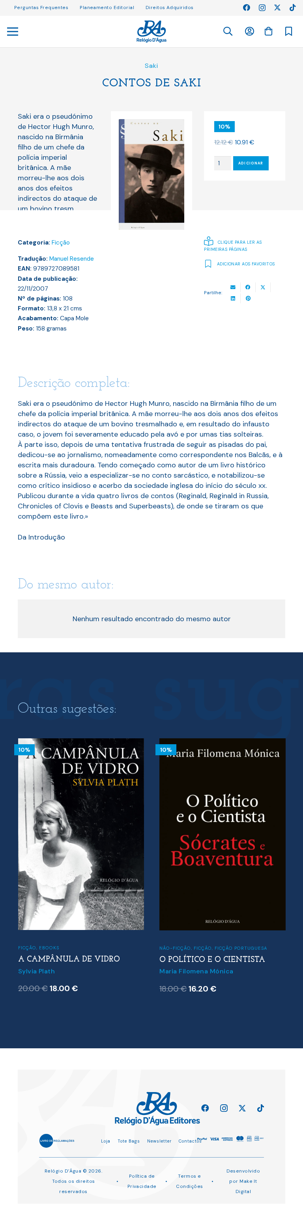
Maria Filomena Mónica (196, 971)
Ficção (61, 242)
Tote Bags (129, 1141)
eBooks (49, 947)
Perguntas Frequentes (41, 7)
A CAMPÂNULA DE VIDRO (69, 960)
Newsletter (159, 1141)
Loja (105, 1141)
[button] (227, 31)
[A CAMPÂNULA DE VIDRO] (81, 743)
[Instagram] (262, 8)
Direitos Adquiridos (170, 7)
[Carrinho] (268, 31)
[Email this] (233, 287)
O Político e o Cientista (212, 960)
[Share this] (248, 287)
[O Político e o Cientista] (222, 743)
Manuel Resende (71, 259)
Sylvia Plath (36, 971)
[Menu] (13, 31)
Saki (151, 66)
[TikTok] (293, 7)
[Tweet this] (263, 287)
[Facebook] (246, 7)
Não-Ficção (175, 948)
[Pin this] (248, 298)
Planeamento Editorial (107, 7)
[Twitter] (277, 7)
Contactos (190, 1141)
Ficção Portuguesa (241, 948)
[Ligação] (151, 31)
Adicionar (250, 163)
